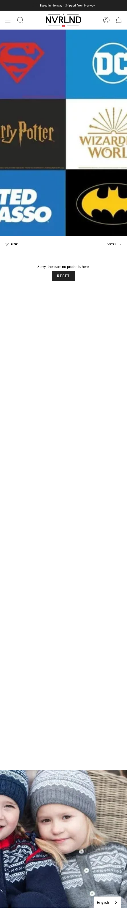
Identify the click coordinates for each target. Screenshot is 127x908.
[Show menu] (8, 20)
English (103, 902)
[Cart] (119, 20)
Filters (14, 244)
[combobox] (107, 902)
